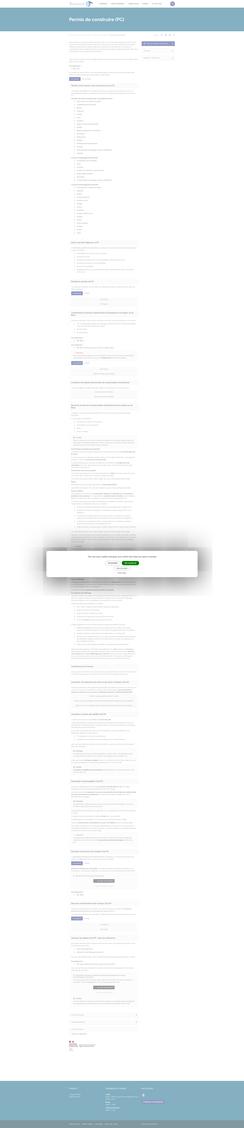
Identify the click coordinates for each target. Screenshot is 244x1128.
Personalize (113, 563)
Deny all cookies (122, 568)
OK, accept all (130, 563)
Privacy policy (122, 573)
